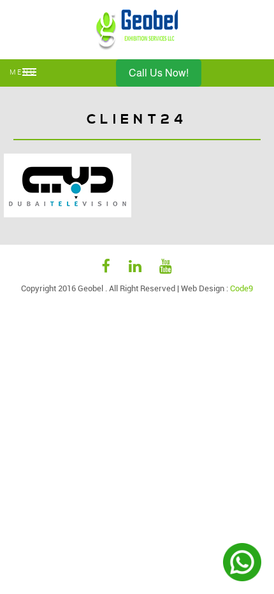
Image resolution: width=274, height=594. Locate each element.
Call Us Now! (159, 72)
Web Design (202, 288)
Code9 (241, 288)
